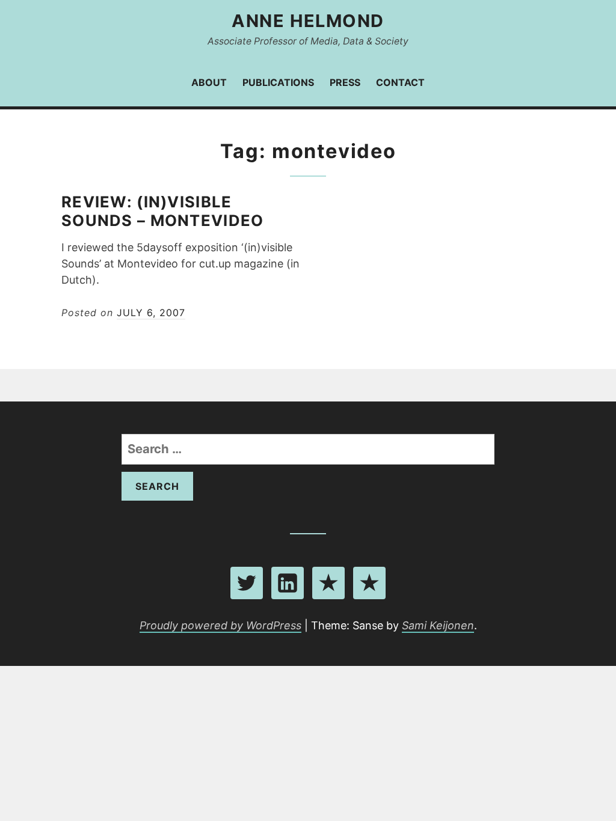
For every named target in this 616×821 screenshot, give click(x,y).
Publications (278, 82)
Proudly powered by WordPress (220, 625)
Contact (400, 82)
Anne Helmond (308, 20)
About (209, 82)
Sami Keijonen (438, 625)
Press (345, 82)
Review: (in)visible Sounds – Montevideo (162, 211)
